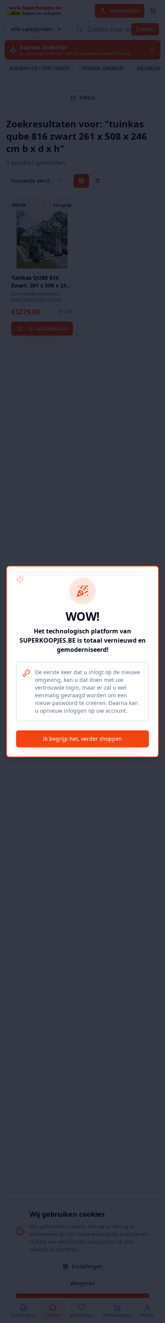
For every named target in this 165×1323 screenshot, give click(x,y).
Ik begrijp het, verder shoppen (82, 738)
